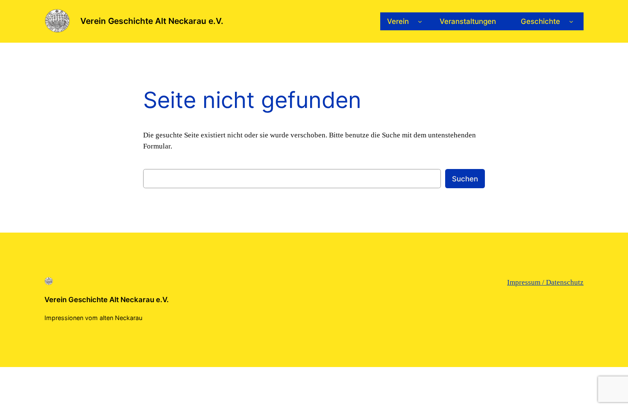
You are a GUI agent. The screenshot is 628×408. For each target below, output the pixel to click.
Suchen (465, 179)
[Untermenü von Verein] (420, 21)
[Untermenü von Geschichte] (571, 21)
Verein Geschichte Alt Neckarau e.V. (151, 21)
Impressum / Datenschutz (545, 282)
